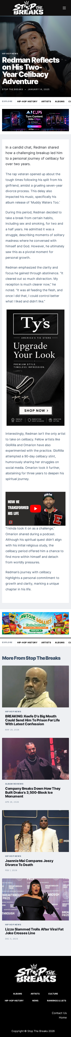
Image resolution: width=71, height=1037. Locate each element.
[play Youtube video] (35, 509)
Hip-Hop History (27, 101)
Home (63, 1017)
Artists (46, 101)
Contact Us (59, 1013)
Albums (59, 101)
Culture (53, 993)
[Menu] (64, 8)
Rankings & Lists (56, 1000)
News (35, 1000)
